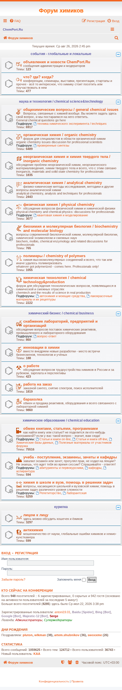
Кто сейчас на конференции (27, 590)
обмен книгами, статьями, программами (60, 428)
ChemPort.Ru (13, 29)
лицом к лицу (35, 515)
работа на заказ (37, 384)
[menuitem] (15, 21)
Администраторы (28, 620)
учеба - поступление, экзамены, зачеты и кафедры (70, 457)
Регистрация (26, 553)
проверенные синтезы (53, 145)
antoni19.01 (62, 612)
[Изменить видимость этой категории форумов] (118, 54)
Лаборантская (76, 493)
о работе (31, 366)
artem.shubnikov (66, 635)
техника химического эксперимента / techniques (72, 123)
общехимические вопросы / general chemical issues (70, 109)
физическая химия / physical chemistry (58, 204)
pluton (28, 635)
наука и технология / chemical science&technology (61, 101)
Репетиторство (50, 493)
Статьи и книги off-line (91, 439)
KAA (36, 653)
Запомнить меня (69, 579)
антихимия (33, 530)
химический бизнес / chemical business (61, 313)
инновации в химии (41, 347)
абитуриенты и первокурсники (61, 467)
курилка (61, 507)
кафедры (95, 467)
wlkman (40, 635)
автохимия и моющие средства (62, 296)
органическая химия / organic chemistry (59, 135)
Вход (5, 553)
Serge (54, 616)
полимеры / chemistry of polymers (54, 256)
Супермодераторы (58, 620)
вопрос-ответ (46, 336)
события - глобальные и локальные (61, 54)
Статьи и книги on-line (55, 439)
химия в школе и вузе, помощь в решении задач (68, 482)
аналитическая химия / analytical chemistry (62, 183)
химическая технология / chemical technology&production (54, 280)
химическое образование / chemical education (61, 420)
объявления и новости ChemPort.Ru (56, 62)
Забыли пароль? (13, 579)
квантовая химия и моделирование (62, 215)
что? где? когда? (38, 77)
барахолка (32, 399)
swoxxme (95, 635)
